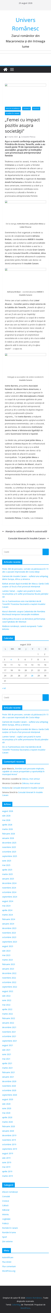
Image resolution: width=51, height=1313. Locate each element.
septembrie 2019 (9, 1149)
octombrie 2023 (9, 937)
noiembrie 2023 (9, 932)
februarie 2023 (8, 964)
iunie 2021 (6, 1054)
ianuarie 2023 (8, 968)
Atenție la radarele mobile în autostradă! (26, 531)
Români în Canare (12, 113)
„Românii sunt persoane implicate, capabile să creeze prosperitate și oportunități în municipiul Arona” (23, 771)
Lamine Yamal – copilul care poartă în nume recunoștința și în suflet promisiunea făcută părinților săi (25, 594)
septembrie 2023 (9, 941)
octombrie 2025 (9, 851)
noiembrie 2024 (9, 887)
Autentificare (7, 1257)
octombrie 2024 (9, 892)
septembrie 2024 (9, 896)
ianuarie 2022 (8, 1022)
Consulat (6, 1196)
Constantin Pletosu (28, 137)
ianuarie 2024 (8, 923)
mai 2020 (6, 1113)
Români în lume (9, 1232)
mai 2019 (6, 1167)
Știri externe (7, 1241)
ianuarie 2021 (8, 1077)
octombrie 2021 (9, 1036)
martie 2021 (7, 1068)
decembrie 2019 (9, 1135)
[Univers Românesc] (5, 69)
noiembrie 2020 (9, 1086)
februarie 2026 (8, 833)
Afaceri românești (13, 108)
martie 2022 (7, 1013)
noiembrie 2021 (9, 1032)
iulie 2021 (6, 1050)
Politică (36, 108)
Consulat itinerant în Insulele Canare (27, 538)
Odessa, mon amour (31, 778)
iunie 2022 (6, 1000)
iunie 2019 (6, 1162)
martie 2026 (7, 829)
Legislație (6, 1219)
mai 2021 (6, 1059)
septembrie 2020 (9, 1095)
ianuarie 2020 (8, 1131)
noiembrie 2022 (9, 977)
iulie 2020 (6, 1104)
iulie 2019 (6, 1158)
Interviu (5, 1214)
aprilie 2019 (7, 1171)
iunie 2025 (6, 860)
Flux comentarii (9, 1266)
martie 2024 (7, 914)
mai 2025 (6, 865)
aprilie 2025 (7, 869)
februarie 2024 (8, 919)
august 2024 (7, 901)
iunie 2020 (6, 1108)
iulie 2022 (6, 995)
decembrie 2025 (9, 842)
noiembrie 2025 (9, 847)
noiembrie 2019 (9, 1140)
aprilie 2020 (7, 1117)
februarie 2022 (8, 1018)
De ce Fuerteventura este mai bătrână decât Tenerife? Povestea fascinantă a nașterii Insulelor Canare (23, 604)
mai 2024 (6, 905)
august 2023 (7, 946)
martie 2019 (7, 1176)
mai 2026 (6, 820)
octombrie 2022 (9, 982)
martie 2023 (7, 959)
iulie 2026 (6, 815)
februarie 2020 (8, 1126)
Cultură (5, 1205)
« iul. (4, 688)
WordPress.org (8, 1271)
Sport (4, 1237)
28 (32, 675)
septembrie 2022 (9, 986)
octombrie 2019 (9, 1144)
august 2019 (7, 1153)
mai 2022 (6, 1004)
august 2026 (7, 811)
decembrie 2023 (9, 928)
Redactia (6, 787)
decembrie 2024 (9, 883)
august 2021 (7, 1045)
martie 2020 (7, 1122)
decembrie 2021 (9, 1027)
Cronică (26, 108)
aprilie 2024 (7, 910)
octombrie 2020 (9, 1090)
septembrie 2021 (9, 1041)
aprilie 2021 (7, 1063)
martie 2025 (7, 874)
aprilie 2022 (7, 1009)
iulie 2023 (6, 950)
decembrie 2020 (9, 1081)
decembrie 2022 (9, 973)
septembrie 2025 (9, 856)
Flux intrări (6, 1262)
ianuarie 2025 (8, 878)
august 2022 (7, 991)
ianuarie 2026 (8, 838)
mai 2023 (6, 955)
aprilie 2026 (7, 824)
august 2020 (7, 1099)
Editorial (5, 1210)
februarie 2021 (8, 1072)
